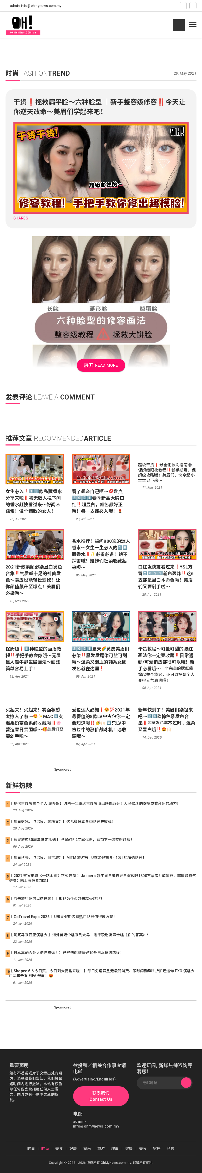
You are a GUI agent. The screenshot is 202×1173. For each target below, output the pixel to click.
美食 (59, 1148)
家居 (157, 1148)
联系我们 (101, 1096)
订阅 (186, 1083)
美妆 (143, 1148)
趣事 (115, 1148)
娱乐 (87, 1148)
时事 (31, 1148)
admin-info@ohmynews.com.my (36, 6)
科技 (171, 1148)
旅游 (101, 1148)
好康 (73, 1148)
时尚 (45, 1148)
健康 (129, 1148)
